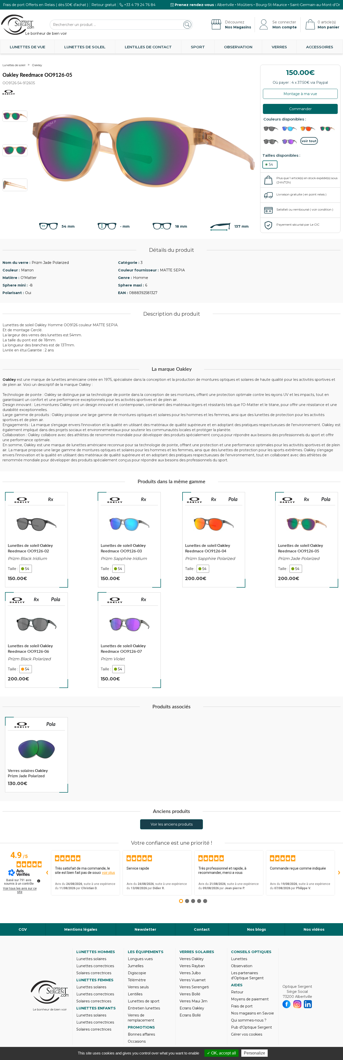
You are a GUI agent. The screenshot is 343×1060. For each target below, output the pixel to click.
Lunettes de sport (143, 1001)
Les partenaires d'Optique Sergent (247, 975)
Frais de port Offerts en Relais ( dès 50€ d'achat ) (45, 5)
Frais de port (242, 1006)
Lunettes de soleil (84, 47)
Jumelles (135, 966)
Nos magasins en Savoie (252, 1013)
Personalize (254, 1053)
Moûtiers (245, 5)
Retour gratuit (103, 5)
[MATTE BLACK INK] (272, 129)
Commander (300, 109)
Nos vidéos (314, 929)
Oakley (37, 65)
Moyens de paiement (250, 999)
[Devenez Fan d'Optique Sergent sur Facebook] (286, 1004)
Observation (238, 47)
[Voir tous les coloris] (309, 141)
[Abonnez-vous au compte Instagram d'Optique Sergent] (297, 1004)
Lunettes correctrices (95, 966)
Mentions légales (80, 929)
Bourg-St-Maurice (271, 5)
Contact (202, 929)
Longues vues (140, 959)
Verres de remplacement (141, 1018)
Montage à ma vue (300, 94)
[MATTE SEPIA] (327, 129)
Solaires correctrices (93, 973)
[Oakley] (22, 500)
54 (271, 164)
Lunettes (239, 959)
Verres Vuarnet (193, 980)
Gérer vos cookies (246, 1034)
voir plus (108, 873)
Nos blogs (256, 929)
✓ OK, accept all (221, 1053)
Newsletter (145, 929)
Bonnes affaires (141, 1034)
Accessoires (319, 47)
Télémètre (137, 980)
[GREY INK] (291, 141)
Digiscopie (137, 973)
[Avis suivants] (338, 872)
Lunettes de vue (27, 47)
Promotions (141, 1027)
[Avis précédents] (46, 872)
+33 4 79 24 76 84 (139, 5)
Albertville (225, 5)
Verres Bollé (190, 994)
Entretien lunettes (144, 1008)
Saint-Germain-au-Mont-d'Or (315, 5)
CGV (23, 929)
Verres (279, 47)
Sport (198, 47)
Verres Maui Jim (193, 1001)
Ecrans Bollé (190, 1015)
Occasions (137, 1041)
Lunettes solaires (91, 959)
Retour (237, 992)
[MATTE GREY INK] (291, 129)
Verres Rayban (192, 966)
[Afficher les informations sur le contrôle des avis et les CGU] (39, 881)
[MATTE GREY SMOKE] (309, 129)
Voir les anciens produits (172, 824)
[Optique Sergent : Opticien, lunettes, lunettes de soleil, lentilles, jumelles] (17, 24)
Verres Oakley (192, 959)
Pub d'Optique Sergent (251, 1027)
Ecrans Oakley (192, 1008)
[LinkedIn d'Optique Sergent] (308, 1004)
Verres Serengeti (194, 987)
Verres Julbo (190, 973)
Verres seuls (138, 987)
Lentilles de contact (148, 47)
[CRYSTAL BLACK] (272, 141)
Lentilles (135, 994)
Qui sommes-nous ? (248, 1020)
